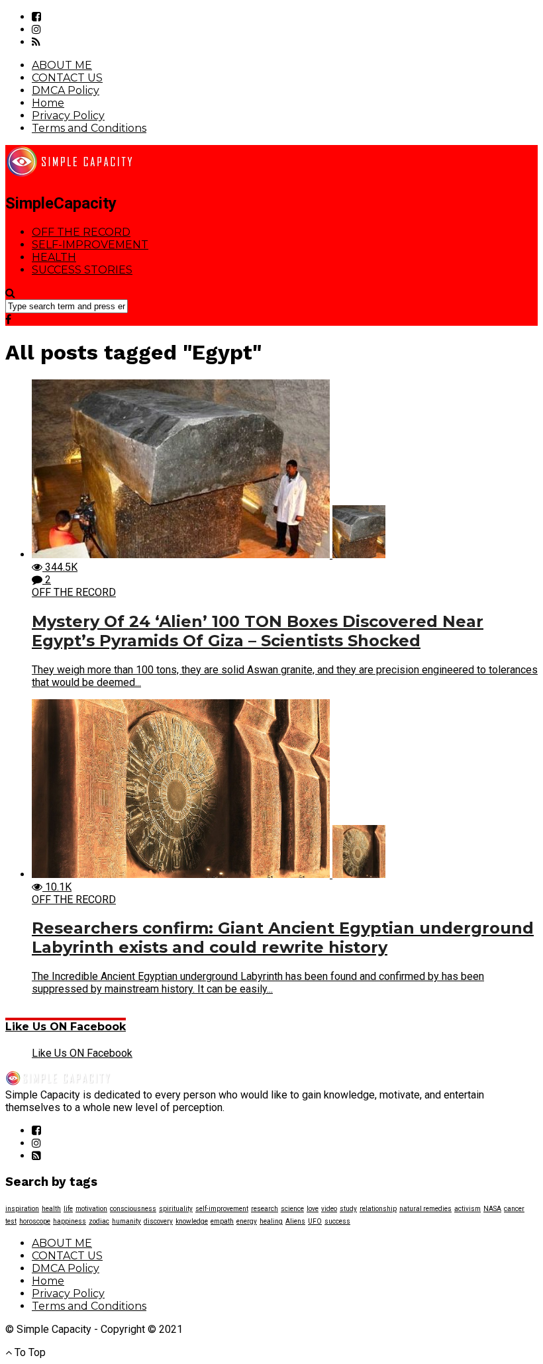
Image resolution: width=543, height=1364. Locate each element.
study (348, 1208)
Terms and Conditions (89, 128)
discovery (158, 1221)
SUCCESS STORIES (82, 270)
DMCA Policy (65, 90)
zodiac (99, 1221)
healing (271, 1221)
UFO (315, 1221)
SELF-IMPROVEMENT (90, 244)
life (68, 1208)
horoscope (34, 1221)
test (11, 1221)
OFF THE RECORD (81, 232)
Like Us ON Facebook (65, 1026)
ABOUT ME (62, 65)
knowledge (191, 1221)
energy (246, 1221)
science (292, 1208)
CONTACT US (67, 78)
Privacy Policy (68, 115)
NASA (492, 1208)
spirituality (176, 1208)
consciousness (133, 1208)
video (329, 1208)
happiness (69, 1221)
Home (48, 103)
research (264, 1208)
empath (222, 1221)
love (313, 1208)
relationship (378, 1208)
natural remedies (425, 1208)
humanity (126, 1221)
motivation (91, 1208)
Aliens (295, 1221)
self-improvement (221, 1208)
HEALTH (54, 257)
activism (467, 1208)
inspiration (22, 1208)
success (337, 1221)
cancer (514, 1208)
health (51, 1208)
